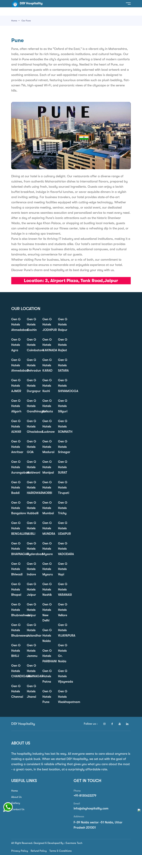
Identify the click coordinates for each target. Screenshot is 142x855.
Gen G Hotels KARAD (47, 365)
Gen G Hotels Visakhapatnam (63, 697)
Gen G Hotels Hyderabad (32, 549)
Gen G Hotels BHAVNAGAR (16, 549)
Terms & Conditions (60, 850)
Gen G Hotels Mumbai (47, 508)
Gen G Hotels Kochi (47, 385)
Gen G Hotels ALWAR (16, 426)
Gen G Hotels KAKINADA (47, 345)
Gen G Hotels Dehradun (32, 365)
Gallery (15, 803)
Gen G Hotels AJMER (16, 385)
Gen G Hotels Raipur (62, 324)
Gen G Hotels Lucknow (47, 426)
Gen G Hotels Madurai (47, 447)
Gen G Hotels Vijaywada (63, 676)
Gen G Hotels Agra (16, 345)
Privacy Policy (19, 850)
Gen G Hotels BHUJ (16, 651)
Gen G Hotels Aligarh (16, 406)
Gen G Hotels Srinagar (63, 447)
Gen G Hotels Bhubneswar (16, 630)
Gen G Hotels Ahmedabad (16, 324)
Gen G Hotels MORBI (47, 488)
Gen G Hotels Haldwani (32, 467)
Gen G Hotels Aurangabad (16, 467)
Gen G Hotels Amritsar (16, 447)
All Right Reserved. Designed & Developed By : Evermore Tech (46, 843)
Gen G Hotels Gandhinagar (32, 406)
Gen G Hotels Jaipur (31, 589)
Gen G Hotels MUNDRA (47, 528)
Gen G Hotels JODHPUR (47, 324)
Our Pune (26, 20)
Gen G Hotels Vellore (62, 610)
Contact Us (17, 809)
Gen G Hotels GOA (31, 447)
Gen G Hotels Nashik (47, 589)
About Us (16, 797)
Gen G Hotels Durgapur (32, 385)
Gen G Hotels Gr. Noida (62, 653)
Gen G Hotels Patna (47, 676)
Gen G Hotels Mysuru (47, 569)
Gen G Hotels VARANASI (63, 589)
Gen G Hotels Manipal (47, 467)
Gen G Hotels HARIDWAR (32, 488)
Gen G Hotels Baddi (16, 488)
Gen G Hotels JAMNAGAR (32, 671)
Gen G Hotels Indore (31, 569)
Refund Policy (39, 850)
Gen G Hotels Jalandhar (32, 630)
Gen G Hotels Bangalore (16, 508)
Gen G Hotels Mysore (47, 549)
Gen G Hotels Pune (47, 697)
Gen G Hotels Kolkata (47, 406)
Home (14, 20)
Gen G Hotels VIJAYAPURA (63, 630)
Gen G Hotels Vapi (62, 569)
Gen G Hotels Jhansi (31, 691)
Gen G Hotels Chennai (16, 691)
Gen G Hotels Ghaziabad (32, 426)
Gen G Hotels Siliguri (62, 406)
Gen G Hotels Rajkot (62, 345)
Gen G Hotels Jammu (32, 651)
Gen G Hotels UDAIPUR (63, 528)
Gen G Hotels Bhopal (16, 589)
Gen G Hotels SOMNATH (63, 426)
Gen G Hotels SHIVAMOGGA (63, 385)
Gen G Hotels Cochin (32, 324)
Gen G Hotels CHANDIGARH (16, 671)
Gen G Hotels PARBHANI (47, 656)
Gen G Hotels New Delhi (47, 612)
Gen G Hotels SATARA (63, 365)
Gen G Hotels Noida (47, 635)
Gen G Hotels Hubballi (32, 508)
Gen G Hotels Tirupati (63, 488)
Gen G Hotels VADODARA (63, 549)
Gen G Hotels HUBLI (31, 528)
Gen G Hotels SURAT (62, 467)
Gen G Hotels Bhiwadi (16, 569)
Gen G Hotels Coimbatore (32, 345)
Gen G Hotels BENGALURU (16, 528)
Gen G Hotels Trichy (62, 508)
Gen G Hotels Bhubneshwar (16, 610)
